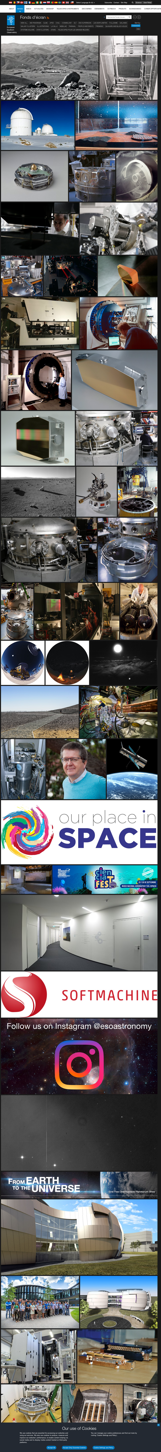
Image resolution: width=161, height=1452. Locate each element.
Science (139, 3)
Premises (99, 26)
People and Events (85, 26)
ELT (75, 23)
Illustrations (43, 26)
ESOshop (50, 9)
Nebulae (63, 26)
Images (20, 9)
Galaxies (123, 23)
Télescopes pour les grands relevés (73, 30)
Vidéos (28, 9)
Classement (136, 26)
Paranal (72, 26)
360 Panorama (35, 23)
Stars (53, 30)
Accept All (51, 1448)
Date (138, 29)
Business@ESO (135, 9)
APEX (52, 23)
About (11, 9)
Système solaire (27, 30)
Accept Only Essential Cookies (74, 1448)
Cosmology (67, 23)
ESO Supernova (85, 23)
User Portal (147, 3)
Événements (99, 9)
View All (24, 23)
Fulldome (113, 23)
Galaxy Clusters (28, 26)
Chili (58, 23)
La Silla (54, 26)
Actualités (38, 9)
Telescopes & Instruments (68, 9)
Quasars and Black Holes (116, 26)
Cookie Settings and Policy (103, 1448)
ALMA (45, 23)
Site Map (124, 3)
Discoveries (87, 9)
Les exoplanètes (100, 23)
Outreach (111, 9)
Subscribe (108, 3)
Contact (116, 3)
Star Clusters (43, 30)
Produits (122, 9)
